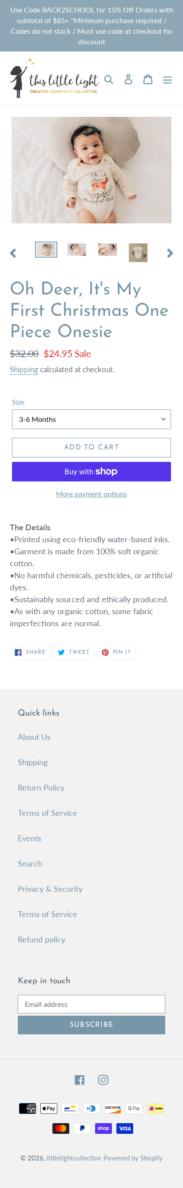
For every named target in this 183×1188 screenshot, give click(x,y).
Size (18, 401)
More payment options (91, 493)
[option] (46, 251)
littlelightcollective (74, 1158)
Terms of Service (47, 813)
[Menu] (167, 78)
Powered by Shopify (133, 1158)
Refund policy (41, 939)
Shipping (24, 369)
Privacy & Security (50, 889)
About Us (34, 737)
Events (29, 838)
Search (30, 863)
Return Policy (41, 787)
